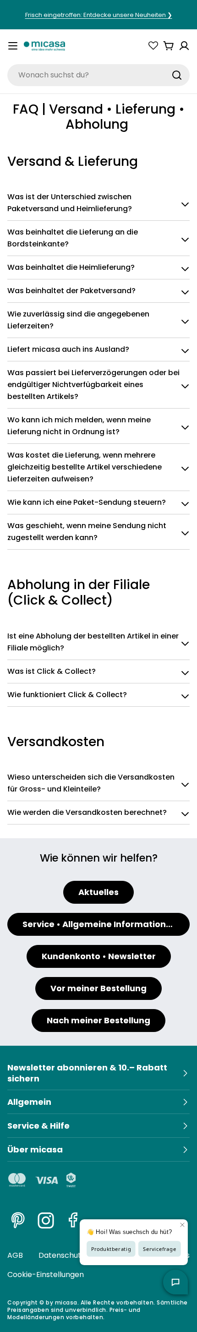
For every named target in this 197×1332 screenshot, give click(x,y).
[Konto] (184, 45)
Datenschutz (61, 1255)
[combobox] (98, 75)
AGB (15, 1255)
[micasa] (44, 46)
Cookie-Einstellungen (45, 1274)
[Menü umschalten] (12, 46)
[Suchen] (176, 75)
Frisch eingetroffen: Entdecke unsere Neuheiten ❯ (98, 15)
